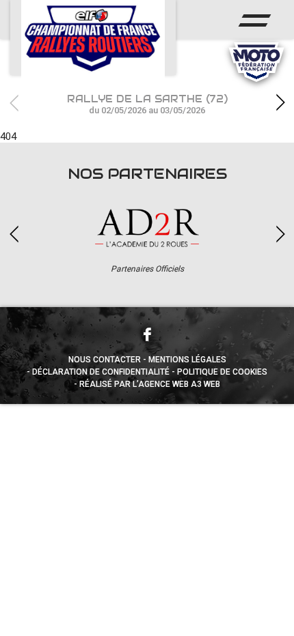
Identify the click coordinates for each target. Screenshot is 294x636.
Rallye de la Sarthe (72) (147, 104)
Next (280, 102)
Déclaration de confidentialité (101, 372)
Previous (13, 102)
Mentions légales (187, 359)
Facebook (147, 334)
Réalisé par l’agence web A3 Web (149, 384)
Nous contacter (104, 359)
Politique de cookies (222, 372)
